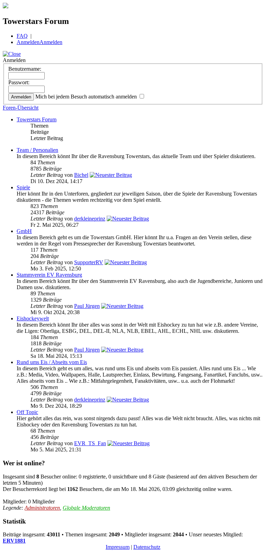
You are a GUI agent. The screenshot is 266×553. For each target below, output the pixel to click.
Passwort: (18, 82)
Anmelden (28, 42)
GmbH (24, 231)
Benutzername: (24, 69)
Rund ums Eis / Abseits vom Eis (52, 362)
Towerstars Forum (36, 119)
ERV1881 (14, 541)
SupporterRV (88, 262)
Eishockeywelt (33, 318)
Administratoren (42, 508)
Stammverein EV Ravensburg (49, 275)
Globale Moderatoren (86, 508)
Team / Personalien (37, 150)
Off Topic (27, 412)
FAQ (22, 36)
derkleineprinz (89, 219)
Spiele (23, 187)
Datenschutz (146, 547)
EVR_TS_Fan (90, 443)
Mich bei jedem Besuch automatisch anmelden (86, 97)
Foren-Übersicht (20, 108)
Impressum (118, 547)
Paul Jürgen (87, 306)
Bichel (81, 175)
